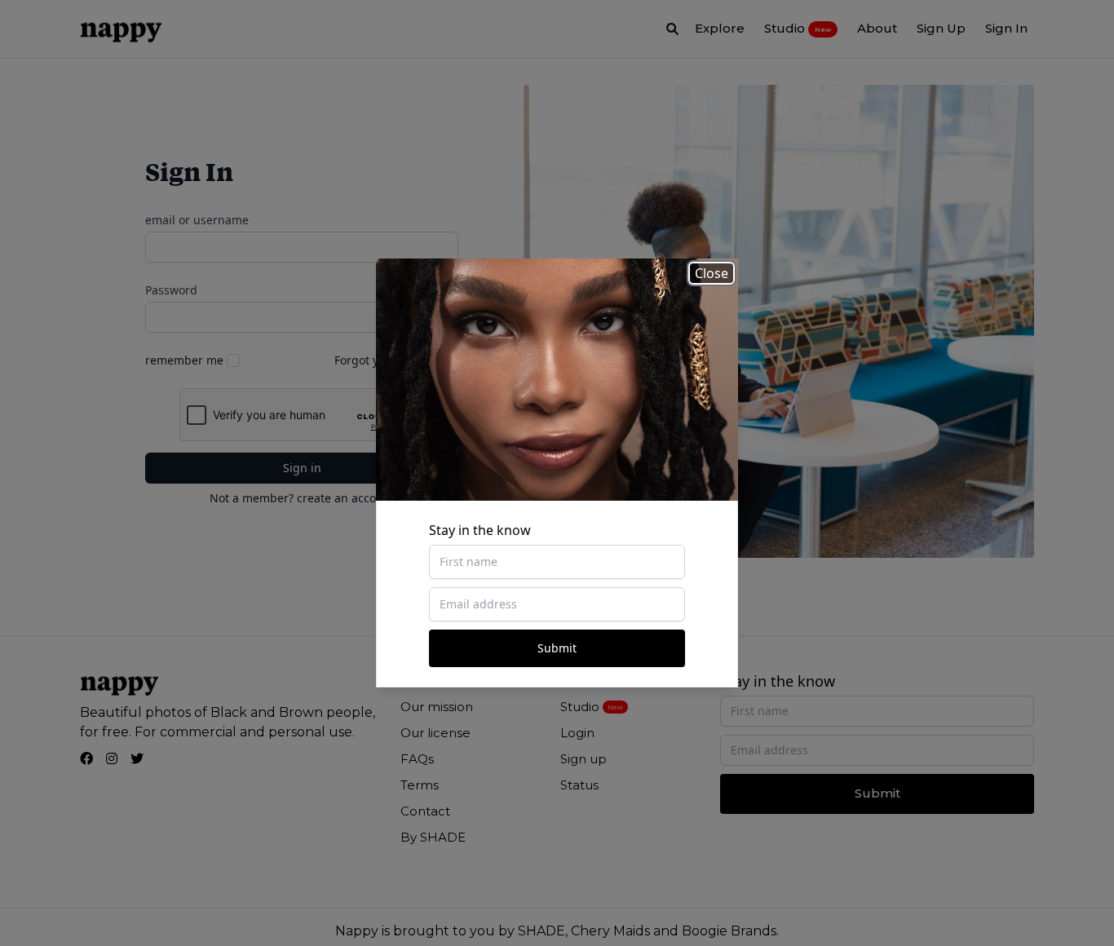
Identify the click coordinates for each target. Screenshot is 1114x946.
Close (711, 273)
